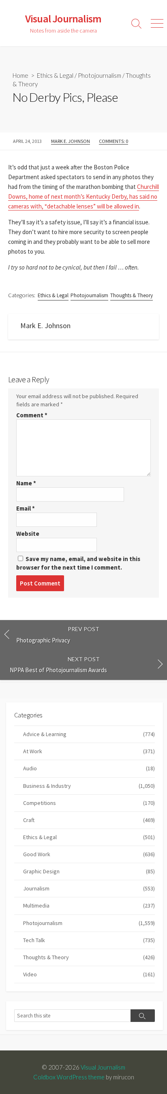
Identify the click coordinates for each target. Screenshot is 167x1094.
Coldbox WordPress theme (69, 1077)
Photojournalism (99, 75)
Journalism (89, 888)
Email (25, 508)
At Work (89, 751)
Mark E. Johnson (70, 141)
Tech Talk (89, 940)
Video (89, 974)
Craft (89, 820)
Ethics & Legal (55, 75)
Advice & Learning (89, 734)
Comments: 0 (113, 141)
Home (20, 75)
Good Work (89, 854)
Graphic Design (89, 871)
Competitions (89, 803)
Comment (31, 415)
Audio (89, 768)
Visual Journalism (103, 1067)
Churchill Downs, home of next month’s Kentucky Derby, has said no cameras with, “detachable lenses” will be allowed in (83, 196)
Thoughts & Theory (131, 295)
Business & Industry (89, 785)
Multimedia (89, 905)
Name (26, 483)
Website (27, 533)
